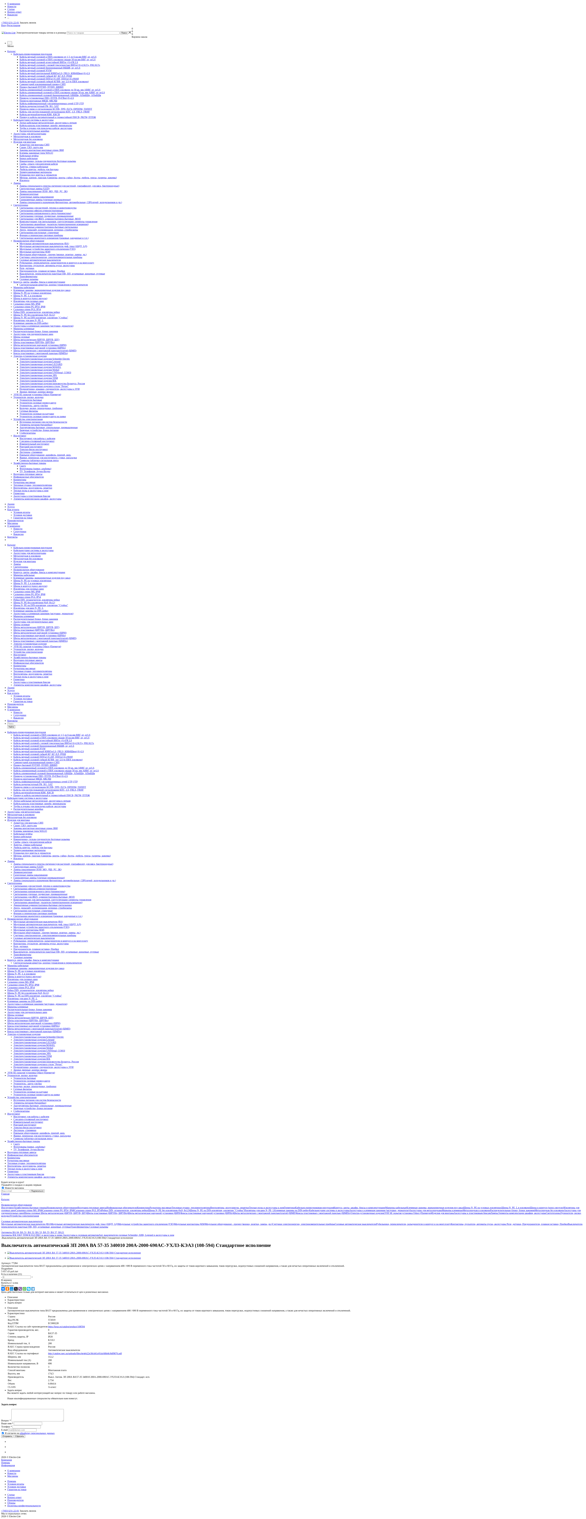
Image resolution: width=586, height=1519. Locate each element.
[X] (16, 1289)
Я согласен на (30, 1433)
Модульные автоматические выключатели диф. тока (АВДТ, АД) (84, 1224)
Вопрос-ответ (14, 1497)
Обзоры (11, 1503)
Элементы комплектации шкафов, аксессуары (37, 685)
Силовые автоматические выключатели (355, 1224)
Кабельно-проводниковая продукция (32, 547)
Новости (17, 528)
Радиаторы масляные (24, 668)
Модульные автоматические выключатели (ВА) (26, 1224)
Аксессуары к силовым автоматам (81, 1235)
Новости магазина (14, 1188)
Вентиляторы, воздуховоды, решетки (32, 674)
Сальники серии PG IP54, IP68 (29, 594)
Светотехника (20, 567)
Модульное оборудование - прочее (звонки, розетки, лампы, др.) (238, 1224)
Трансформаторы (80, 1227)
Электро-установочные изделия (30, 643)
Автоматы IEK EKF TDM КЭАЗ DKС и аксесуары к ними (32, 1235)
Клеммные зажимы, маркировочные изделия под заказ (41, 578)
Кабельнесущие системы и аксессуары (33, 550)
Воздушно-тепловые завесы (27, 660)
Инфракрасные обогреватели (28, 663)
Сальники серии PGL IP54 (27, 597)
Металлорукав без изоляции (28, 558)
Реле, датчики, (514, 1224)
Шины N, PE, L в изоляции (27, 583)
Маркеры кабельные (24, 575)
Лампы (17, 564)
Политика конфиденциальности (24, 1505)
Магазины (12, 523)
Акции (10, 504)
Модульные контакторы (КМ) (189, 1224)
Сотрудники (19, 531)
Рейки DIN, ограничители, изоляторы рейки (36, 600)
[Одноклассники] (7, 1289)
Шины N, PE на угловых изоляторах (32, 580)
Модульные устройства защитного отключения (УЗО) (146, 1224)
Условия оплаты (21, 512)
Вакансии (18, 534)
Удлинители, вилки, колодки (28, 649)
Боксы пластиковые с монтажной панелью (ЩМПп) (40, 641)
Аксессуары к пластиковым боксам (31, 682)
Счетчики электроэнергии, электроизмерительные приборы (303, 1224)
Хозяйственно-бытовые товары (29, 657)
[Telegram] (33, 1289)
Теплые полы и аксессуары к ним (30, 676)
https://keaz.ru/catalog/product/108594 (66, 1326)
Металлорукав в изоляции (27, 556)
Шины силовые (21, 624)
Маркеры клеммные (23, 616)
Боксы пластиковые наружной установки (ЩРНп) (39, 635)
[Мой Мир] (11, 1289)
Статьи (11, 1494)
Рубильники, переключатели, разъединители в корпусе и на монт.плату (413, 1224)
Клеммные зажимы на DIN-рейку (30, 610)
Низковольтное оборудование (28, 569)
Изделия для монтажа (24, 561)
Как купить (13, 509)
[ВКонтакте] (3, 1289)
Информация (8, 1465)
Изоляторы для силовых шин (28, 589)
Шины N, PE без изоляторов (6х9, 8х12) (34, 602)
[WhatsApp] (24, 1289)
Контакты (12, 537)
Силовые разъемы (98, 1227)
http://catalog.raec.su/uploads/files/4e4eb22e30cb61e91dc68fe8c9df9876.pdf (85, 1353)
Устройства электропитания (28, 652)
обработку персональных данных (37, 1433)
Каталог (11, 51)
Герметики (19, 679)
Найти (11, 727)
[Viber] (20, 1289)
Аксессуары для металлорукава (29, 553)
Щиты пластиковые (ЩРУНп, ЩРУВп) (34, 630)
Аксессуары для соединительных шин (33, 621)
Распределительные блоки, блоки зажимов (35, 619)
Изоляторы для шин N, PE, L (28, 608)
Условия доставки (22, 515)
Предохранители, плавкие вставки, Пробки (545, 1224)
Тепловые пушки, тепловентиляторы (32, 671)
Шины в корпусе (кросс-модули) (30, 586)
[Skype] (29, 1289)
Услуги (11, 506)
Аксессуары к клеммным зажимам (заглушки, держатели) (43, 613)
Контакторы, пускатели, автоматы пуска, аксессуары (479, 1224)
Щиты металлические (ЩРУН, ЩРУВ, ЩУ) (36, 627)
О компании (13, 526)
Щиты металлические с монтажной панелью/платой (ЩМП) (44, 638)
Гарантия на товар (23, 517)
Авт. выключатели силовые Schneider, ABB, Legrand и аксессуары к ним (136, 1235)
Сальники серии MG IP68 (26, 591)
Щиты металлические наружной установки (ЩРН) (40, 632)
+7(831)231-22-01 (10, 22)
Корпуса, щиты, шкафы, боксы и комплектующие (39, 572)
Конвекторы (19, 665)
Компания (6, 1460)
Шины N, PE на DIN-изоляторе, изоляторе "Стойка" (40, 605)
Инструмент (19, 654)
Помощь (5, 1462)
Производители (15, 520)
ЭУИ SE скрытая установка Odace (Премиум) (37, 646)
